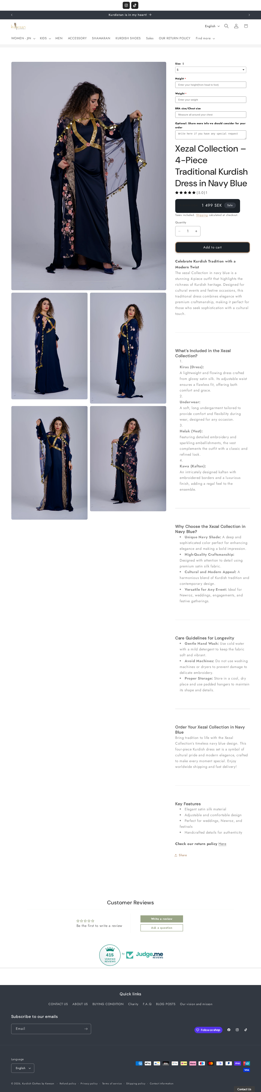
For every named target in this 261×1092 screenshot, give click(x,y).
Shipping (202, 215)
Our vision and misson (196, 1004)
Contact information (161, 1083)
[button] (23, 38)
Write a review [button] (161, 919)
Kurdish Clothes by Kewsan (38, 1083)
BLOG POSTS (166, 1004)
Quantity (180, 223)
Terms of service (112, 1083)
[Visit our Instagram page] (126, 5)
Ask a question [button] (161, 928)
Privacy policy (89, 1083)
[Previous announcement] (12, 15)
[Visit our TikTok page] (134, 5)
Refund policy (68, 1083)
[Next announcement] (249, 15)
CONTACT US (58, 1004)
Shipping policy (135, 1083)
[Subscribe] (86, 1029)
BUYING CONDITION (108, 1004)
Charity (133, 1004)
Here (222, 843)
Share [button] (183, 855)
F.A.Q (147, 1004)
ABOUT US (80, 1004)
